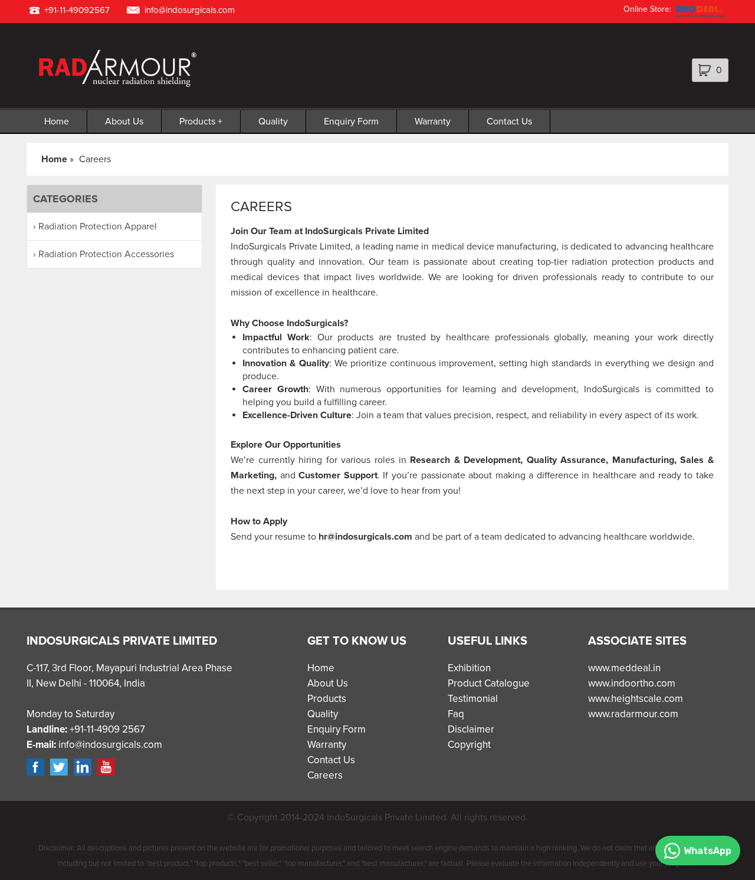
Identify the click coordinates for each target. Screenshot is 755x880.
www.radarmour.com (633, 714)
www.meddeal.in (624, 668)
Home (56, 121)
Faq (456, 714)
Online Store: (647, 9)
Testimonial (473, 698)
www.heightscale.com (635, 698)
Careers (325, 775)
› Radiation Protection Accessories (103, 254)
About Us (124, 121)
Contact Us (509, 121)
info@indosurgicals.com (190, 10)
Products (197, 121)
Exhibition (469, 668)
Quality (273, 121)
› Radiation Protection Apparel (95, 226)
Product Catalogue (489, 683)
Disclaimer (471, 729)
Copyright (469, 744)
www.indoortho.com (631, 683)
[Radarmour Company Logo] (114, 87)
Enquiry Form (351, 121)
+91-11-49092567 (77, 10)
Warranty (433, 121)
